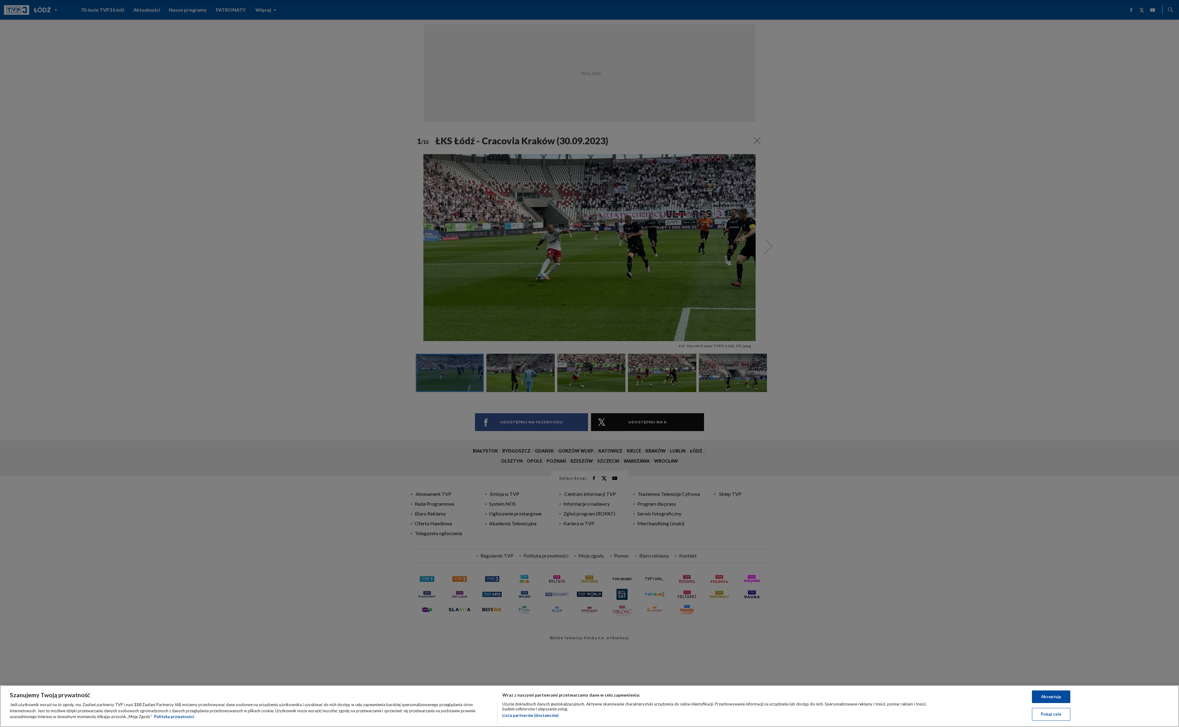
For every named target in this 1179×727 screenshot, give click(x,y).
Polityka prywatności (174, 716)
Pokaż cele (1051, 714)
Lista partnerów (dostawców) (530, 715)
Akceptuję (1051, 696)
